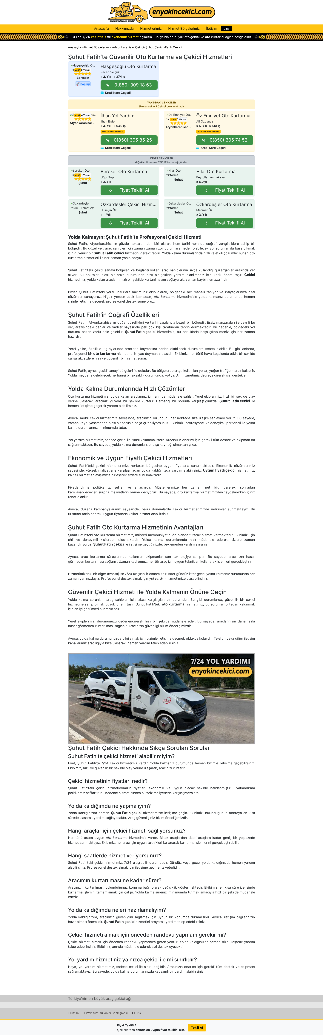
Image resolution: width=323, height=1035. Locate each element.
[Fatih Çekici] (161, 698)
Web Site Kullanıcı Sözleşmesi (107, 1013)
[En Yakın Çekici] (161, 12)
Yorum (85, 70)
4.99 (77, 70)
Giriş (226, 28)
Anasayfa (101, 28)
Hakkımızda (124, 28)
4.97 (77, 115)
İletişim (211, 28)
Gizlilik (74, 1013)
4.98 (77, 175)
